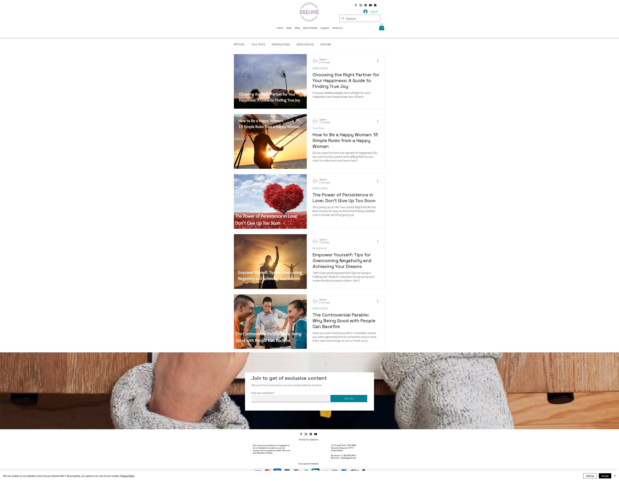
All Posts (239, 44)
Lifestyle (325, 44)
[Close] (615, 475)
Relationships (281, 44)
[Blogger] (375, 5)
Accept (605, 475)
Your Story (258, 44)
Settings (590, 475)
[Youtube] (370, 5)
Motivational (305, 44)
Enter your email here (262, 393)
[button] (381, 27)
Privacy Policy (127, 475)
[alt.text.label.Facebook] (356, 5)
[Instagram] (360, 5)
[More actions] (379, 61)
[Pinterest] (365, 5)
